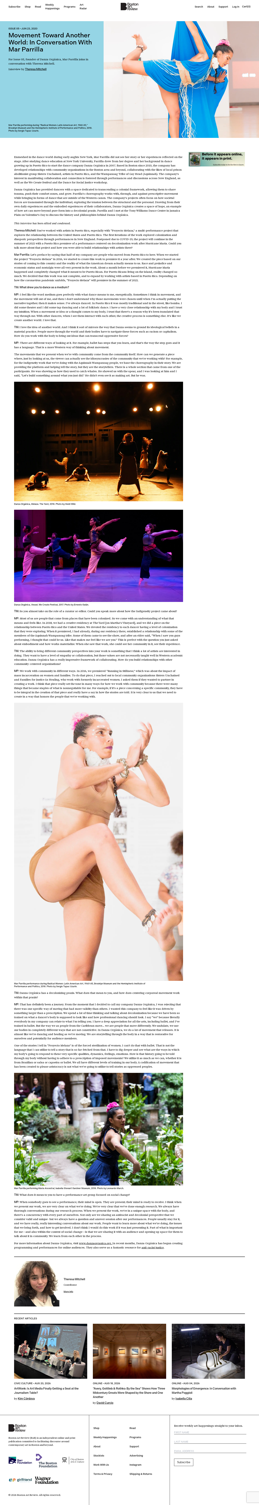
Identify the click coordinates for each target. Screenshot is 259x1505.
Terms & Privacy (102, 1474)
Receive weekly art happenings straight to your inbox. (208, 1426)
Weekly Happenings (105, 1437)
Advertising (136, 1455)
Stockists (98, 1455)
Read (38, 6)
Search (199, 6)
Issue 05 (13, 28)
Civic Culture (23, 1383)
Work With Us (101, 1464)
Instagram (135, 1464)
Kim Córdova (26, 1398)
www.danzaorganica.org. (95, 1243)
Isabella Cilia (183, 1398)
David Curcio (105, 1403)
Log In (235, 6)
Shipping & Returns (141, 1474)
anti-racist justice (152, 1247)
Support (223, 6)
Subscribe (14, 6)
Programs (69, 6)
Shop (28, 6)
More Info (68, 1291)
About (210, 6)
